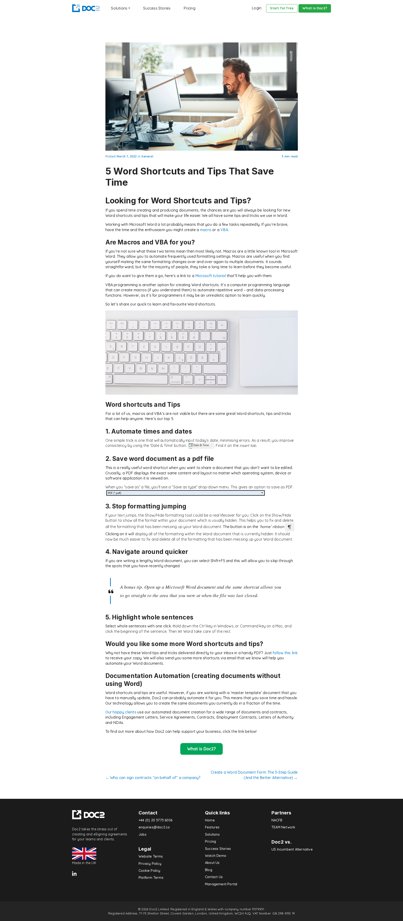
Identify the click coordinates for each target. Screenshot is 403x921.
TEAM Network (283, 827)
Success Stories (156, 8)
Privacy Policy (150, 864)
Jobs (142, 834)
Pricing (189, 8)
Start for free (282, 8)
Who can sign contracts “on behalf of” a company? (153, 777)
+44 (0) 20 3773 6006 (155, 820)
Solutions (212, 834)
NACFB (276, 820)
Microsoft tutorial (210, 275)
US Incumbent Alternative (292, 849)
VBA (224, 229)
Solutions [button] (119, 8)
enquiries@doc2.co (154, 827)
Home (210, 820)
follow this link (285, 652)
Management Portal (221, 884)
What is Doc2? (314, 8)
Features (212, 827)
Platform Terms (151, 878)
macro (205, 229)
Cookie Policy (149, 871)
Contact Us (214, 877)
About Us (212, 863)
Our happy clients (120, 712)
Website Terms (151, 856)
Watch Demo (215, 856)
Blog (208, 870)
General (147, 156)
